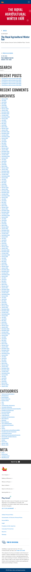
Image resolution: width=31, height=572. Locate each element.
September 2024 (6, 136)
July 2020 (4, 218)
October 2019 (5, 233)
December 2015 (5, 309)
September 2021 (6, 195)
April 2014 (4, 341)
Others (3, 428)
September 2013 (6, 353)
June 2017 (4, 279)
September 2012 (6, 373)
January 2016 (5, 307)
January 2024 (5, 149)
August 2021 (5, 197)
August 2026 (5, 98)
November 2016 (5, 291)
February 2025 (5, 128)
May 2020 (4, 222)
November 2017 (5, 271)
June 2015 (4, 318)
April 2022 (4, 184)
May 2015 (4, 320)
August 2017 (5, 276)
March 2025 (4, 126)
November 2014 (5, 330)
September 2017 (6, 274)
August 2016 (5, 295)
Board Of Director (6, 398)
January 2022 (5, 189)
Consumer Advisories (7, 407)
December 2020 (5, 210)
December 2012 (5, 368)
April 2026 (4, 105)
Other (3, 426)
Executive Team (5, 413)
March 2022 (4, 185)
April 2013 (4, 361)
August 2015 (5, 315)
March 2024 (4, 146)
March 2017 (4, 284)
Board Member (5, 397)
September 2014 (6, 333)
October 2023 (5, 154)
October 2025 (5, 115)
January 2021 (5, 208)
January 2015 (5, 327)
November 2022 (5, 172)
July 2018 (4, 258)
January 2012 (5, 386)
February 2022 (5, 187)
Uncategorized (5, 438)
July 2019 (4, 238)
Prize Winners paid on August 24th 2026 (11, 78)
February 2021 (5, 207)
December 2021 (5, 190)
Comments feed (5, 455)
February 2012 (5, 384)
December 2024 (5, 131)
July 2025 (4, 120)
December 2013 (5, 348)
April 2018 (4, 263)
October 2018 (5, 253)
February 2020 (5, 227)
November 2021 (5, 192)
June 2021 (4, 200)
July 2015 (4, 317)
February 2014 (5, 345)
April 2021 (4, 204)
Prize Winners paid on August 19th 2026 (11, 83)
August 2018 (5, 256)
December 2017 (5, 269)
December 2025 (5, 112)
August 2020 (5, 217)
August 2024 (5, 138)
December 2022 (5, 171)
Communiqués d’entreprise (8, 405)
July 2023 (4, 159)
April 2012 (4, 381)
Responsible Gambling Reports (9, 436)
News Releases (5, 421)
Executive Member (6, 412)
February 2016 (5, 305)
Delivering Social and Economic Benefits (11, 408)
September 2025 (6, 116)
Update (3, 440)
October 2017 (5, 272)
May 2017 (4, 281)
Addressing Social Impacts (8, 394)
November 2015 (5, 310)
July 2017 (4, 277)
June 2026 (4, 102)
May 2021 (4, 202)
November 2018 (5, 251)
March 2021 (4, 205)
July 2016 (4, 297)
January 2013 (5, 366)
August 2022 (5, 177)
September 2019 (6, 235)
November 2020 (5, 212)
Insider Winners (5, 415)
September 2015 (6, 314)
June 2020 (4, 220)
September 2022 (6, 176)
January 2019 (5, 248)
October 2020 (5, 213)
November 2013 (5, 350)
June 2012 (4, 378)
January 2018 (5, 268)
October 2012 (5, 371)
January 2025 (5, 130)
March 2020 (4, 225)
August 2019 (5, 236)
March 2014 (4, 343)
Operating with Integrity (8, 425)
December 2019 (5, 230)
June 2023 (4, 161)
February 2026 (5, 108)
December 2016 (5, 289)
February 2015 (5, 325)
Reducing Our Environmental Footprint (11, 435)
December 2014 (5, 328)
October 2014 (5, 332)
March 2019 (4, 245)
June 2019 (4, 240)
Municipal (4, 420)
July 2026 (4, 100)
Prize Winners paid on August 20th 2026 (11, 81)
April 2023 (4, 164)
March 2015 (4, 323)
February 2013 (5, 364)
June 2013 (4, 358)
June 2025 (4, 121)
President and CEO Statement (9, 431)
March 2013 (4, 363)
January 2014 (5, 346)
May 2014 (4, 340)
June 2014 (4, 338)
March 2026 (4, 107)
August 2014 (5, 335)
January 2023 (5, 169)
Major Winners (5, 418)
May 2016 (4, 300)
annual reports (5, 395)
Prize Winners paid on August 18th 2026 (11, 85)
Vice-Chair (4, 441)
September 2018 (6, 254)
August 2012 (5, 374)
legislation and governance (8, 417)
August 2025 (5, 118)
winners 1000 (5, 443)
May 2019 (4, 241)
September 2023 (6, 156)
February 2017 (5, 286)
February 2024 (5, 148)
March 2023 (4, 166)
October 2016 (5, 292)
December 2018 (5, 249)
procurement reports (7, 433)
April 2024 (4, 144)
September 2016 (6, 294)
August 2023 (5, 158)
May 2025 (4, 123)
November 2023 (5, 153)
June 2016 (4, 299)
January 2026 (5, 110)
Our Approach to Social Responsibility (11, 430)
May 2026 (4, 103)
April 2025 (4, 125)
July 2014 (4, 337)
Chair (3, 403)
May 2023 (4, 162)
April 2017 (4, 282)
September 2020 (6, 215)
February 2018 (5, 266)
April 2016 (4, 302)
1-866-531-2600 (20, 550)
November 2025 (5, 113)
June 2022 (4, 181)
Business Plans (5, 400)
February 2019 (5, 246)
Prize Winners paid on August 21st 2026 (11, 80)
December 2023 (5, 151)
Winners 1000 (5, 444)
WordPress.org (5, 457)
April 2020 (4, 223)
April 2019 (4, 243)
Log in (3, 452)
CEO (3, 402)
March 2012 (4, 383)
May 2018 (4, 261)
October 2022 (5, 174)
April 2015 (4, 322)
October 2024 (5, 135)
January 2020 (5, 228)
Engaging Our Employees (8, 410)
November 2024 (5, 133)
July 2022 (4, 179)
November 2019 (5, 231)
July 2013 (4, 356)
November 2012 (5, 369)
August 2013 (5, 355)
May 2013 (4, 360)
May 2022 (4, 182)
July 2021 (4, 199)
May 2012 (4, 379)
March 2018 (4, 264)
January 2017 (5, 287)
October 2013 (5, 351)
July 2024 (4, 139)
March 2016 (4, 304)
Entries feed (5, 454)
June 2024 (4, 141)
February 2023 (5, 167)
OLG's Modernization (7, 423)
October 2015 (5, 312)
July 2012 (4, 376)
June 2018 (4, 259)
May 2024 (4, 143)
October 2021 (5, 194)
